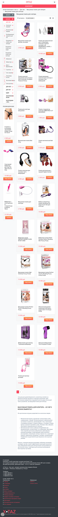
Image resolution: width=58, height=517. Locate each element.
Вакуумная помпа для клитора (14, 11)
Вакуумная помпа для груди (8, 48)
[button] (3, 514)
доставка (6, 489)
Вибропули (8, 59)
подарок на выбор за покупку (11, 496)
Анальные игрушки (8, 25)
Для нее (22, 9)
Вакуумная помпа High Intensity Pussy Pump (25, 273)
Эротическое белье (10, 96)
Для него (8, 86)
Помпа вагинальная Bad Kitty (46, 141)
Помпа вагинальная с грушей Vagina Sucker (45, 171)
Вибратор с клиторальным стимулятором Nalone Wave (9, 205)
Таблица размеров (8, 494)
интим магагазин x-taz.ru (10, 9)
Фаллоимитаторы (10, 80)
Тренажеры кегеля (9, 76)
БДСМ (7, 93)
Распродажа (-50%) (9, 101)
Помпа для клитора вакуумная (24, 109)
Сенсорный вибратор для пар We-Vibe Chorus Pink (8, 167)
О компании (7, 483)
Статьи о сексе (34, 483)
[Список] (53, 18)
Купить (9, 141)
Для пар (8, 89)
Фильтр (8, 15)
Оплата (6, 487)
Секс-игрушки (7, 504)
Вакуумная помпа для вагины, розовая (24, 41)
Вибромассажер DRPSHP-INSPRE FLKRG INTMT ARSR (25, 239)
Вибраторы (9, 62)
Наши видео (7, 500)
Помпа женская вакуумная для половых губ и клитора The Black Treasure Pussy (25, 78)
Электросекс (9, 83)
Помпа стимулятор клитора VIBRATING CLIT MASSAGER (46, 110)
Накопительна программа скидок (12, 498)
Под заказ (8, 178)
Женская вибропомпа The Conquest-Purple (45, 343)
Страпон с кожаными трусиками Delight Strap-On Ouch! (9, 129)
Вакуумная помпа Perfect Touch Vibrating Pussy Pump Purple (46, 274)
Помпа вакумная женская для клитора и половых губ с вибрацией (45, 78)
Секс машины (9, 72)
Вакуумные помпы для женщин (36, 9)
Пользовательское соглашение (12, 502)
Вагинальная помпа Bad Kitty (25, 141)
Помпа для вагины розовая (23, 376)
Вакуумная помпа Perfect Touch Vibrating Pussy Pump (25, 308)
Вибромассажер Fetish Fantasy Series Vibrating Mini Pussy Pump (46, 239)
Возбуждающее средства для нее (10, 36)
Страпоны (8, 69)
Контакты (6, 485)
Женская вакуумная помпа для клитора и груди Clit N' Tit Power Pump (45, 309)
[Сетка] (50, 18)
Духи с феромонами (9, 65)
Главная (6, 481)
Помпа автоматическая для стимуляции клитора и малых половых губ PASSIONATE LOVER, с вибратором (46, 44)
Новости (32, 481)
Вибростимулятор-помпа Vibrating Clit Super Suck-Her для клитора (44, 204)
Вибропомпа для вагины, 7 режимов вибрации (25, 343)
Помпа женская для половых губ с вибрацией (24, 172)
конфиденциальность (9, 493)
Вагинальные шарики (9, 30)
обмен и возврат (8, 491)
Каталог (29, 6)
